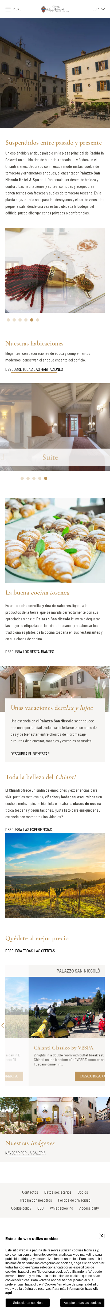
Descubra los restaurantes (29, 651)
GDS (40, 1208)
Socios (83, 1192)
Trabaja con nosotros (36, 1200)
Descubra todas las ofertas (30, 950)
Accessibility (89, 1208)
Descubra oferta (75, 1076)
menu (17, 9)
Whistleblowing (61, 1208)
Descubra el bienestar (30, 753)
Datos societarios (58, 1192)
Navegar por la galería (25, 1152)
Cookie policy (21, 1208)
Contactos (30, 1192)
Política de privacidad (74, 1200)
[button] (2, 73)
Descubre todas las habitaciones (34, 369)
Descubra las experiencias (28, 829)
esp (96, 9)
